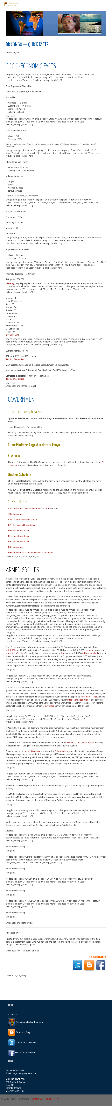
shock (63, 653)
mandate (89, 650)
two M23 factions (32, 751)
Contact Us (36, 1098)
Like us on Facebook (25, 1052)
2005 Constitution (16, 514)
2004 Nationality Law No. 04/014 (22, 519)
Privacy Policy (52, 1098)
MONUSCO (11, 650)
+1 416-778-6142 (18, 1070)
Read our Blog (22, 1032)
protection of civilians (15, 653)
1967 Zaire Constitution (18, 541)
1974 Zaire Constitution (18, 536)
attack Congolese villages (79, 700)
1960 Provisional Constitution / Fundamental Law (30, 552)
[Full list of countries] (15, 359)
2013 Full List (12, 335)
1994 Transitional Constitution (21, 525)
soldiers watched (90, 653)
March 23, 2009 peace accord (80, 743)
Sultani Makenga (62, 751)
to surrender (48, 706)
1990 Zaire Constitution (18, 530)
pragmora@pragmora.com (24, 1073)
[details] (10, 283)
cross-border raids (88, 697)
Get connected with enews (29, 1021)
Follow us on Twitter (25, 1042)
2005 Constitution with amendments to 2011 (28, 508)
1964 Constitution (16, 547)
